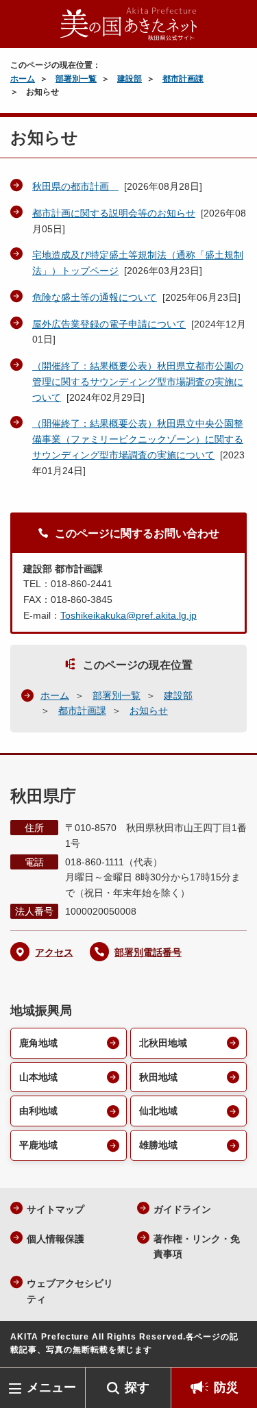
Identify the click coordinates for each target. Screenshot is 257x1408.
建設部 (129, 79)
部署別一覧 (76, 79)
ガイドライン (182, 1209)
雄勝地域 (158, 1144)
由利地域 (38, 1110)
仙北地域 (158, 1110)
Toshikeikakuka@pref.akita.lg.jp (128, 615)
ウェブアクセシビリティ (70, 1291)
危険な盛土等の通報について (94, 297)
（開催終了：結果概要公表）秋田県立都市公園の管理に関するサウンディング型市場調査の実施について (137, 381)
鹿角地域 (38, 1042)
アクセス (54, 952)
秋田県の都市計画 (75, 186)
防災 (226, 1387)
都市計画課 (183, 79)
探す (137, 1387)
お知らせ (149, 710)
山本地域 (38, 1077)
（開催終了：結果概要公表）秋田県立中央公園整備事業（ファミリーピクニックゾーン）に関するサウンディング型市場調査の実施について (137, 439)
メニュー (51, 1387)
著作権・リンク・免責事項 (197, 1246)
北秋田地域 (163, 1042)
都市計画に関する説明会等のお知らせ (113, 213)
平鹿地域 (38, 1144)
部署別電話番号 (148, 952)
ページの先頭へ (233, 1347)
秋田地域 (158, 1077)
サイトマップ (55, 1209)
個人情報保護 (55, 1238)
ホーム (22, 79)
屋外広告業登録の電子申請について (109, 324)
